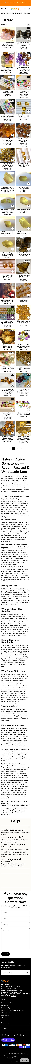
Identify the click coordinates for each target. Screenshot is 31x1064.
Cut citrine (4, 547)
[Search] (6, 8)
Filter (4, 25)
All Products (5, 1015)
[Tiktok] (12, 1035)
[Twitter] (15, 1035)
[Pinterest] (21, 1035)
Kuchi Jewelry (5, 1008)
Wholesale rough (6, 522)
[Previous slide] (2, 3)
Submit (5, 954)
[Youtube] (8, 1035)
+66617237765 (24, 994)
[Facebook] (2, 1035)
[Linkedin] (18, 1035)
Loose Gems (18, 13)
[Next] (21, 448)
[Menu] (2, 8)
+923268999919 (14, 994)
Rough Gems (10, 13)
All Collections (5, 1013)
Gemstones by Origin (7, 1002)
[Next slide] (29, 3)
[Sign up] (27, 973)
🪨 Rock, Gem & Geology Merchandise (13, 1010)
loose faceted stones (7, 622)
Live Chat (13, 996)
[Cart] (29, 8)
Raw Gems (4, 1005)
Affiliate (3, 1018)
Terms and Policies (15, 1061)
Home (3, 13)
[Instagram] (5, 1035)
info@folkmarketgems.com (13, 992)
